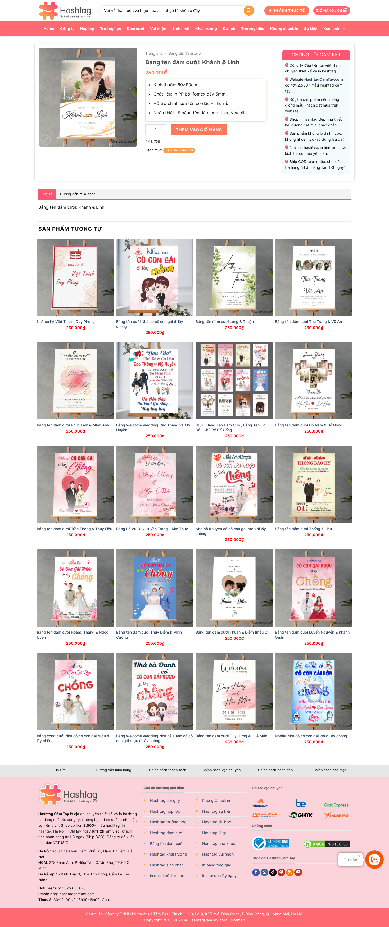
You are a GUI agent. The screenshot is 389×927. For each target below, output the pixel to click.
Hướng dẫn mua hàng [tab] (78, 194)
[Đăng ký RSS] (290, 872)
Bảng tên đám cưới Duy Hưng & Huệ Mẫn (231, 736)
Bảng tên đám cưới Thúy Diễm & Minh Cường (149, 634)
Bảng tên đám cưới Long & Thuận (225, 321)
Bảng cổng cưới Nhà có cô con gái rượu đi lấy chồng (73, 738)
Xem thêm (332, 28)
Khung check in (284, 28)
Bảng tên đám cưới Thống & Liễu (303, 528)
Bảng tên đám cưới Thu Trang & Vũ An (308, 321)
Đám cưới (135, 28)
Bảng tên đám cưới (185, 53)
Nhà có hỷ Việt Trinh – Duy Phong (66, 321)
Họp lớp (87, 28)
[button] (331, 10)
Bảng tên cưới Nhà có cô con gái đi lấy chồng (149, 324)
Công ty (67, 28)
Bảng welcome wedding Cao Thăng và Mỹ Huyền (153, 427)
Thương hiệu (252, 28)
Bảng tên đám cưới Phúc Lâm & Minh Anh (73, 425)
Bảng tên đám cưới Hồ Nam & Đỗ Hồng (308, 425)
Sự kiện (311, 28)
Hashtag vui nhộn (218, 854)
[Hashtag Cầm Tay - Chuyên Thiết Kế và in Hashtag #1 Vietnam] (64, 11)
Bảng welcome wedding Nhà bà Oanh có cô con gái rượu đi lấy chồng (154, 738)
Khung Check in (216, 800)
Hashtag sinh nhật (166, 865)
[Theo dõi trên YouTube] (298, 872)
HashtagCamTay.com (208, 920)
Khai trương (206, 28)
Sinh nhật (180, 28)
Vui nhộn (158, 28)
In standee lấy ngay (219, 875)
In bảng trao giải (216, 865)
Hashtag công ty (165, 800)
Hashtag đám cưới (166, 832)
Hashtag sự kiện (216, 811)
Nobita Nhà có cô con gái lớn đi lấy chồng (311, 736)
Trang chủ (154, 53)
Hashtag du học (216, 822)
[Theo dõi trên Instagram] (264, 872)
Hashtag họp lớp (165, 811)
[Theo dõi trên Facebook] (256, 872)
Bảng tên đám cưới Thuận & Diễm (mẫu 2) (232, 632)
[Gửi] (249, 11)
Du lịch (229, 28)
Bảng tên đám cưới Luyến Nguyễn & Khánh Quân (312, 634)
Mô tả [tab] (47, 194)
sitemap (238, 920)
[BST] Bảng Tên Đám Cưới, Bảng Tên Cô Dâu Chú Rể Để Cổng (230, 427)
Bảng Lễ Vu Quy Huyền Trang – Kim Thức (152, 528)
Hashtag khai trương (168, 854)
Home (49, 28)
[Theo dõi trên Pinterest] (281, 872)
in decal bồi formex (167, 875)
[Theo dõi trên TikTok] (273, 872)
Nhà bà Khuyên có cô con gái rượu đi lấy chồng (231, 531)
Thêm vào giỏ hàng (199, 129)
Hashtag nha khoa (218, 843)
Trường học (110, 28)
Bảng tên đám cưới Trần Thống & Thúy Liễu (74, 528)
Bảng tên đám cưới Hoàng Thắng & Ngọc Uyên (72, 634)
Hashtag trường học (168, 822)
